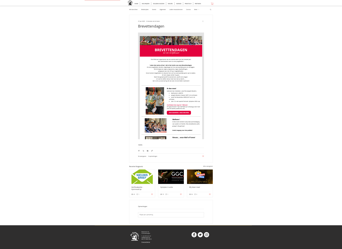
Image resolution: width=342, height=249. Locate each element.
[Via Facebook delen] (139, 151)
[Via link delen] (152, 151)
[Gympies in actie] (171, 177)
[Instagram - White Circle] (206, 234)
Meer (195, 9)
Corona (188, 9)
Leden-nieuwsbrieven (176, 9)
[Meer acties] (203, 21)
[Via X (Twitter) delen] (143, 151)
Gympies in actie (166, 187)
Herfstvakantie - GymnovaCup (137, 188)
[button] (212, 3)
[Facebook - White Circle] (194, 234)
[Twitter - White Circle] (200, 234)
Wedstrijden (145, 9)
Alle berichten (133, 9)
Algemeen (163, 9)
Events (154, 9)
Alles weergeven (208, 166)
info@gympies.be (145, 237)
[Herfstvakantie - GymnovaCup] (142, 177)
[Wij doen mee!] (200, 177)
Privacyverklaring (145, 242)
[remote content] (171, 86)
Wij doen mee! (194, 187)
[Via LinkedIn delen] (147, 151)
